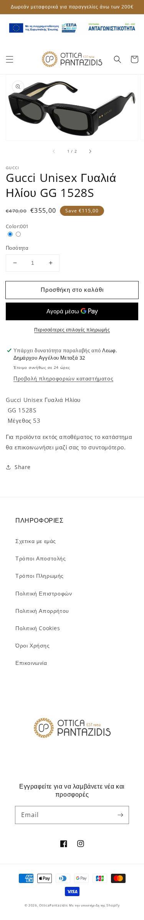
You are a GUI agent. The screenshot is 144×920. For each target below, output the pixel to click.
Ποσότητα (17, 247)
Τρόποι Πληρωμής (39, 575)
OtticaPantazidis (53, 905)
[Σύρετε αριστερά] (54, 151)
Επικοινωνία (31, 662)
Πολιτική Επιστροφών (43, 593)
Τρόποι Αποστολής (40, 558)
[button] (9, 59)
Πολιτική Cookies (37, 628)
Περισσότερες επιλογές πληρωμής (72, 329)
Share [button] (23, 467)
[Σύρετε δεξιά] (89, 151)
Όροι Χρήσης (32, 645)
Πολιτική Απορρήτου (42, 610)
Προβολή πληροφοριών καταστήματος (63, 378)
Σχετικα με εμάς (35, 541)
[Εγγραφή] (120, 814)
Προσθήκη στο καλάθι (72, 289)
